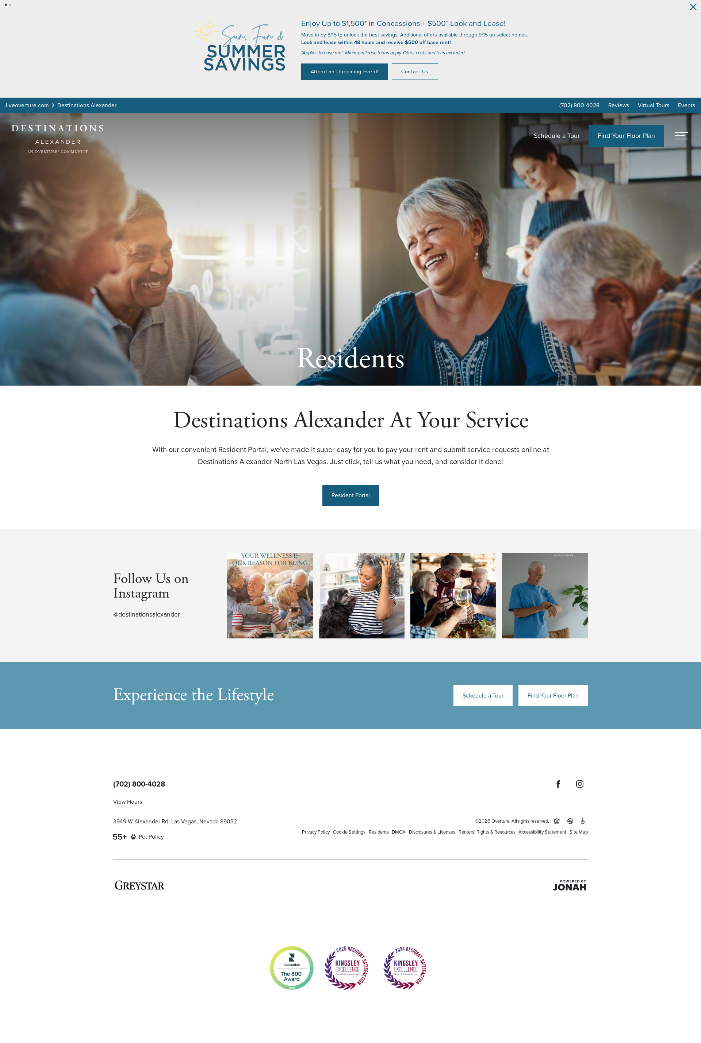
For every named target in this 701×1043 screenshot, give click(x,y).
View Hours (127, 801)
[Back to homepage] (57, 139)
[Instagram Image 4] (545, 595)
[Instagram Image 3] (453, 595)
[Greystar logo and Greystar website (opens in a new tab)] (139, 885)
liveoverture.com (27, 105)
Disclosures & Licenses (432, 831)
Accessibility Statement (542, 831)
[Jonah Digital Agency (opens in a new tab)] (569, 885)
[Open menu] (681, 136)
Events (686, 105)
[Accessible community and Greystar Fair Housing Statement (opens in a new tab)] (583, 821)
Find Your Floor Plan (553, 695)
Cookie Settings (349, 831)
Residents (379, 831)
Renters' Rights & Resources (487, 831)
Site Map (579, 831)
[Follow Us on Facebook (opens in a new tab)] (558, 784)
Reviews (618, 105)
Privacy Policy (316, 831)
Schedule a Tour (557, 135)
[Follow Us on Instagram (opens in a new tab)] (580, 784)
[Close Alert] (693, 7)
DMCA (399, 831)
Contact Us (322, 73)
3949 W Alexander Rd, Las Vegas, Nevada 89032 (175, 821)
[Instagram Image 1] (270, 595)
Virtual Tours (653, 105)
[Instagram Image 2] (362, 595)
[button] (6, 5)
